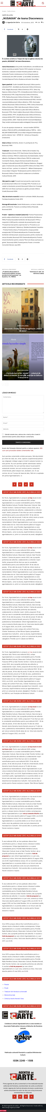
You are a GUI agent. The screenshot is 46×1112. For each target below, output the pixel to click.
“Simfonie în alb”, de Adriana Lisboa (37, 272)
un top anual (32, 707)
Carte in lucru (11, 11)
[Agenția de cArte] (4, 22)
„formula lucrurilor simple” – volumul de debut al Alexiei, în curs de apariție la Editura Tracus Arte (23, 375)
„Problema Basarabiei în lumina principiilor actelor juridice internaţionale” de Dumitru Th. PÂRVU (11, 274)
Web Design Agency (8, 1107)
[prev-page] (3, 384)
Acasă (4, 11)
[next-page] (7, 384)
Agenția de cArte (13, 22)
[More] (27, 29)
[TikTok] (26, 484)
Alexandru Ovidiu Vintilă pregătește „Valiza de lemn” (23, 330)
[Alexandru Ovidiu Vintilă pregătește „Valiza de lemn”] (23, 310)
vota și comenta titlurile (31, 813)
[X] (31, 484)
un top (30, 498)
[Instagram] (20, 484)
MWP (18, 1107)
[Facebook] (14, 484)
